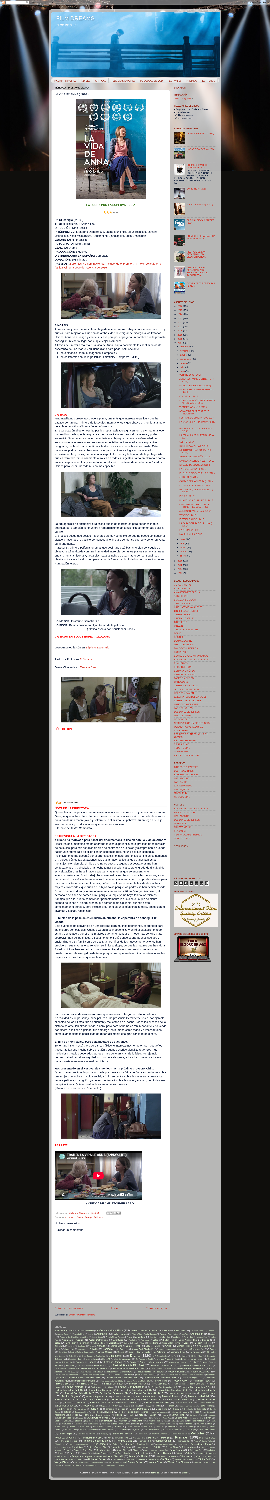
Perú (110, 1438)
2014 (180, 569)
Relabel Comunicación (122, 1444)
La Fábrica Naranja (123, 1418)
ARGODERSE (181, 596)
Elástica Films (92, 1359)
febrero (184, 551)
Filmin (158, 1406)
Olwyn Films (135, 1430)
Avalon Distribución (98, 1340)
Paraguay (104, 1434)
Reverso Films (182, 1444)
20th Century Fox (63, 1331)
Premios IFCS (145, 1441)
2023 (180, 318)
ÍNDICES (85, 80)
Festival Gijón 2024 (197, 1384)
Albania (90, 1334)
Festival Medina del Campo (103, 1387)
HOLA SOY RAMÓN (184, 693)
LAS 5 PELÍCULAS (183, 708)
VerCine (165, 1459)
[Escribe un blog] (110, 1213)
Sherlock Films (103, 1450)
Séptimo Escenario (97, 647)
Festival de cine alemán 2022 (192, 1375)
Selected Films (207, 1447)
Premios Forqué (69, 1441)
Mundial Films (60, 1427)
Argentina (140, 1337)
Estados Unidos (113, 1362)
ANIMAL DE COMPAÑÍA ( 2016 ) (195, 457)
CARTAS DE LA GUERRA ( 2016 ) (196, 481)
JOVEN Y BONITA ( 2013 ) (200, 204)
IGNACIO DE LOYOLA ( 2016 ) (194, 465)
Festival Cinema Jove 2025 (146, 1375)
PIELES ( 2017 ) (187, 496)
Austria (79, 1340)
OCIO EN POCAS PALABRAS (188, 727)
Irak (69, 1415)
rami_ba (155, 1473)
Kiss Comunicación (65, 1418)
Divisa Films (73, 1356)
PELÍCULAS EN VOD (151, 80)
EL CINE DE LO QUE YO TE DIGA (191, 659)
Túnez (198, 1456)
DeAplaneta (159, 1352)
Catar (148, 1346)
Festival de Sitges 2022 (192, 1378)
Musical (72, 1427)
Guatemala (201, 1409)
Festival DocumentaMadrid (83, 1381)
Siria (146, 1450)
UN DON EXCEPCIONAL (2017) (195, 385)
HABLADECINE (181, 778)
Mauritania (94, 1424)
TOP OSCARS (181, 752)
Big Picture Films (98, 1343)
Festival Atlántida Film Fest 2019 (96, 1368)
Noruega (172, 1427)
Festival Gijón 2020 (158, 1384)
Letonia (209, 1418)
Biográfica (114, 1343)
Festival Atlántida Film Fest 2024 (90, 1372)
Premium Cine (184, 1441)
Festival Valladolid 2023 (75, 1402)
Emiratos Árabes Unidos (167, 1359)
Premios (181, 1437)
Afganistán (211, 1331)
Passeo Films (143, 1434)
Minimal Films (150, 1424)
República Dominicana (164, 1444)
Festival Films (160, 1381)
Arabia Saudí (97, 1337)
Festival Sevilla (206, 1393)
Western (197, 1462)
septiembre (186, 359)
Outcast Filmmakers (151, 1430)
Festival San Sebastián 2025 (148, 1393)
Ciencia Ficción (184, 1346)
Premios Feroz (207, 1437)
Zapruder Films (90, 1465)
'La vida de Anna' (71, 803)
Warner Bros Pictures (178, 1462)
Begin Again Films (188, 1340)
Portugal (165, 1438)
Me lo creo (106, 1424)
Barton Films (168, 1340)
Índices (196, 1412)
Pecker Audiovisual (179, 1434)
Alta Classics (150, 1334)
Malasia (174, 1421)
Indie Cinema (208, 1412)
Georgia (88, 1217)
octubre (184, 355)
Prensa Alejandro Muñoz (203, 1441)
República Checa (144, 1444)
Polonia (152, 1438)
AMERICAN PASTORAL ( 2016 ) (195, 511)
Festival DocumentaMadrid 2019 (138, 1381)
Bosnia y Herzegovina (170, 1343)
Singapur (137, 1450)
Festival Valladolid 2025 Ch (185, 1403)
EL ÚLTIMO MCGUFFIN (186, 774)
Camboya (81, 1346)
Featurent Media (84, 1366)
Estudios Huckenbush (177, 1362)
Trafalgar (173, 1456)
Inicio (114, 1308)
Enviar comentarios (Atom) (82, 1315)
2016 (180, 561)
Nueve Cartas (71, 1430)
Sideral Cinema (123, 1450)
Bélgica (205, 1340)
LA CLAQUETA (181, 789)
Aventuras (118, 1340)
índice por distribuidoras (180, 1412)
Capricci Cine (116, 1346)
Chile (157, 1346)
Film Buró (114, 1406)
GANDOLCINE (181, 682)
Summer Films (86, 1453)
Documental (115, 1355)
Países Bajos (65, 1434)
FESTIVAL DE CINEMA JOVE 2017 (196, 418)
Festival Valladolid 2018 (152, 1399)
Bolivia (126, 1343)
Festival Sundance (145, 1396)
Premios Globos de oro (95, 1440)
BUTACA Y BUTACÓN (185, 600)
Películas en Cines (65, 1437)
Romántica (77, 1447)
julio (182, 367)
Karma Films (177, 1415)
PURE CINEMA (181, 730)
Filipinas (104, 1406)
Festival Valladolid (198, 1396)
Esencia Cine (88, 667)
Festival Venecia (66, 1405)
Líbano (57, 1421)
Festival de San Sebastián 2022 (122, 1378)
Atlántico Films (202, 1337)
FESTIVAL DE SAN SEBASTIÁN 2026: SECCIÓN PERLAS (196, 254)
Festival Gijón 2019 (137, 1384)
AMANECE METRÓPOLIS (187, 592)
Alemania (101, 1333)
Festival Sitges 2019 (96, 1396)
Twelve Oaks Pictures (64, 1459)
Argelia (129, 1337)
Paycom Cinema (159, 1434)
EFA (173, 1356)
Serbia (66, 1450)
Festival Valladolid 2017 (123, 1399)
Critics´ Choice (105, 1352)
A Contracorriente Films (110, 1330)
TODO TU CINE (182, 748)
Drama (80, 1217)
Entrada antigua (156, 1308)
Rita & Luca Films (61, 1447)
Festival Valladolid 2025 (157, 1402)
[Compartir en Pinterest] (119, 1213)
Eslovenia (80, 1362)
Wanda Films (155, 1462)
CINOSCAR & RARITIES (186, 629)
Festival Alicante (101, 1366)
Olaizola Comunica (107, 1430)
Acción (165, 1331)
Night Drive (147, 1427)
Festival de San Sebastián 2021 (84, 1378)
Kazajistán (193, 1415)
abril (182, 543)
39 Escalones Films (85, 1331)
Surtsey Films (141, 1453)
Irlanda (87, 1415)
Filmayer (148, 1406)
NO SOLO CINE (182, 719)
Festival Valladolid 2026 (206, 1403)
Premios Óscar (162, 1440)
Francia (94, 1408)
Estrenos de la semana (151, 1362)
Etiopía (193, 1362)
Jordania (165, 1415)
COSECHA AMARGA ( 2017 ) (193, 446)
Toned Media (160, 1456)
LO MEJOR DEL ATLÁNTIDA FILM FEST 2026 (201, 237)
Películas (98, 1217)
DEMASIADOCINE (183, 641)
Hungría (109, 1412)
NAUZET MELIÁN (183, 827)
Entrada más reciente (69, 1308)
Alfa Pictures (120, 1334)
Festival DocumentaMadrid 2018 (110, 1381)
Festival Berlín (176, 1371)
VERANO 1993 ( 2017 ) (190, 375)
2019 (180, 335)
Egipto (184, 1356)
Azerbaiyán (133, 1340)
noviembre (185, 351)
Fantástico (70, 1366)
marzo (183, 547)
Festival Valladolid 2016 (94, 1399)
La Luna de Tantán (141, 1418)
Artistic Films (165, 1337)
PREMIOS (191, 80)
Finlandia (170, 1406)
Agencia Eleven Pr (64, 1334)
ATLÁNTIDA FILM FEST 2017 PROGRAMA (194, 412)
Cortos (212, 1349)
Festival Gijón (180, 1380)
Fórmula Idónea (80, 1409)
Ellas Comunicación (122, 1359)
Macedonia (124, 1421)
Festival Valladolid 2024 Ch (130, 1402)
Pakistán (81, 1434)
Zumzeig (121, 1465)
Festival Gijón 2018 (114, 1384)
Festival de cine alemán (169, 1375)
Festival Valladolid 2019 (180, 1399)
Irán (76, 1415)
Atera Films (188, 1337)
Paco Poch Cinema (207, 1430)
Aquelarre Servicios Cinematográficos (74, 1337)
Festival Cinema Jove (123, 1375)
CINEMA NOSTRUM (184, 618)
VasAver (141, 1459)
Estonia (133, 1362)
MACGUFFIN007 (182, 715)
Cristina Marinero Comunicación (82, 1352)
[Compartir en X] (113, 1213)
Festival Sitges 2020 (122, 1397)
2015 (180, 565)
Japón (153, 1415)
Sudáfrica (211, 1450)
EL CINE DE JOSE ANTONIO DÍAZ (191, 656)
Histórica (67, 1412)
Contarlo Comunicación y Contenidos (173, 1349)
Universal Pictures (97, 1459)
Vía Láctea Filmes (81, 1462)
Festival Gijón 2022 (178, 1384)
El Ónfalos (86, 659)
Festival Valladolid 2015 (66, 1399)
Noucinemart (187, 1427)
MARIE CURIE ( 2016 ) (190, 534)
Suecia (61, 1453)
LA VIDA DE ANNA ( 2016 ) (192, 469)
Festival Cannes (200, 1371)
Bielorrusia (84, 1343)
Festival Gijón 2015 (203, 1381)
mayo (183, 539)
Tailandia (179, 1453)
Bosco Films (152, 1343)
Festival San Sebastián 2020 (79, 1393)
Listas (67, 1421)
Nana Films (84, 1427)
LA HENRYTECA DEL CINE (187, 701)
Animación (197, 1333)
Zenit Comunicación (107, 1465)
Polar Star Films (138, 1438)
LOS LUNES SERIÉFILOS (187, 712)
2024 (180, 314)
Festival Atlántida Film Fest (128, 1365)
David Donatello (143, 1352)
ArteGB (153, 1337)
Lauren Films (198, 1418)
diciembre (185, 346)
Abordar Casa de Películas (143, 1331)
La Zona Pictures (182, 1418)
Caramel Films (133, 1346)
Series (76, 1450)
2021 (180, 326)
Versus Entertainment (184, 1459)
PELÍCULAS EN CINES (123, 80)
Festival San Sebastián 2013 (164, 1387)
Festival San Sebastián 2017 (137, 1390)
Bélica (57, 1343)
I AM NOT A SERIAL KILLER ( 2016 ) (197, 461)
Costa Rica (62, 1352)
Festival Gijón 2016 (64, 1384)
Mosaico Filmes (185, 1424)
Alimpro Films (137, 1334)
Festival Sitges (69, 1396)
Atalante (176, 1337)
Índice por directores (160, 1412)
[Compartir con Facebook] (116, 1213)
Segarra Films (172, 1447)
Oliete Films (123, 1430)
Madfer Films (154, 1421)
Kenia (202, 1415)
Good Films (161, 1409)
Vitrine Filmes (114, 1462)
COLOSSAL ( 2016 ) (189, 396)
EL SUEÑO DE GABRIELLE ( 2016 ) (197, 473)
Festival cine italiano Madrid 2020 (96, 1375)
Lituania (78, 1421)
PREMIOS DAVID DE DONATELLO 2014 (197, 166)
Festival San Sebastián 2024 (114, 1393)
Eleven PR (106, 1359)
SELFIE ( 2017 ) (187, 442)
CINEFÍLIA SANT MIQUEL (187, 611)
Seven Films (88, 1450)
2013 (180, 573)
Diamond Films (178, 1352)
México (135, 1424)
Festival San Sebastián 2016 (103, 1390)
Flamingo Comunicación (187, 1406)
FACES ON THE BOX (184, 678)
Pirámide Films (121, 1438)
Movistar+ (200, 1424)
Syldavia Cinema (162, 1453)
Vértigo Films (61, 1462)
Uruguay (117, 1459)
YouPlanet (77, 1465)
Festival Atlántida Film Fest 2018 (67, 1368)
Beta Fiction (71, 1343)
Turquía (208, 1456)
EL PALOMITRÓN (183, 667)
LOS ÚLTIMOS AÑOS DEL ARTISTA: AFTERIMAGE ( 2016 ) (197, 401)
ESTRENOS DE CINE (184, 674)
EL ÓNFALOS (181, 663)
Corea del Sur (197, 1349)
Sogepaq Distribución (159, 1450)
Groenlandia (188, 1409)
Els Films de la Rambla (144, 1359)
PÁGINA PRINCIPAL (65, 80)
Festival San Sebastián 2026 (181, 1393)
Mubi (210, 1424)
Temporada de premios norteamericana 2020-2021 (97, 1456)
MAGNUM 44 (180, 793)
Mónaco (162, 1424)
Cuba (131, 1352)
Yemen (67, 1465)
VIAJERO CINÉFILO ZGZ (186, 755)
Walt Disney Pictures (133, 1462)
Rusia (128, 1447)
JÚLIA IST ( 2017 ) (188, 477)
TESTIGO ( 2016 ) (188, 515)
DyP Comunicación (160, 1356)
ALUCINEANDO (182, 588)
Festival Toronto (171, 1396)
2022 (180, 322)
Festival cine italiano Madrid (66, 1375)
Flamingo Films (206, 1406)
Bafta (155, 1340)
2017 (180, 343)
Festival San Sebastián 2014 (196, 1387)
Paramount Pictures (122, 1434)
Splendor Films (196, 1450)
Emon (183, 1359)
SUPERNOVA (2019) (197, 189)
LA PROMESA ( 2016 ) (190, 530)
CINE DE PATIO (182, 603)
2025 (180, 310)
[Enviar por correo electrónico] (108, 1213)
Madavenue (138, 1421)
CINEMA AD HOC (182, 614)
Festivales (88, 1405)
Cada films (70, 1346)
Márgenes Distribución (196, 1421)
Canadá (101, 1346)
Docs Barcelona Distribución (93, 1356)
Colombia (94, 1349)
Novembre (202, 1427)
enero (183, 556)
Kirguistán (211, 1415)
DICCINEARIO (181, 652)
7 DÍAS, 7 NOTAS (182, 585)
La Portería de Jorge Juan (161, 1418)
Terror (132, 1456)
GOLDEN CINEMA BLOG (186, 689)
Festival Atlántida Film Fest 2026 (151, 1372)
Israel (130, 1415)
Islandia (118, 1415)
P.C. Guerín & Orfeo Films (172, 1430)
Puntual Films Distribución (78, 1444)
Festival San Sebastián (131, 1386)
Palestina (93, 1434)
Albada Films (79, 1334)
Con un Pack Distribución (143, 1349)
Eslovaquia (67, 1362)
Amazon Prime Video (169, 1334)
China (168, 1346)
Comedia (107, 1348)
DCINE (177, 633)
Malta (182, 1421)
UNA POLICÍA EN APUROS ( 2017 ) (196, 500)
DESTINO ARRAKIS (184, 644)
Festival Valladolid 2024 (101, 1402)
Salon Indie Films (143, 1447)
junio (182, 371)
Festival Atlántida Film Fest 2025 (120, 1372)
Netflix (118, 1427)
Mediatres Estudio (121, 1424)
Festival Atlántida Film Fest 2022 (192, 1368)
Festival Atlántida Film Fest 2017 (198, 1366)
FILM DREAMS (75, 18)
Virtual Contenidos (99, 1462)
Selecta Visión (188, 1447)
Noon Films (160, 1427)
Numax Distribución (88, 1430)
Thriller (144, 1456)
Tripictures (185, 1456)
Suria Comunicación (121, 1453)
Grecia (176, 1409)
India (121, 1412)
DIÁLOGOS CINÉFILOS (186, 648)
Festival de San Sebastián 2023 (160, 1378)
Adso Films (179, 1331)
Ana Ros (185, 1334)
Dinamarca (196, 1352)
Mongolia (171, 1424)
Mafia (166, 1421)
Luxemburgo (107, 1421)
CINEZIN (178, 626)
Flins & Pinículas (62, 1409)
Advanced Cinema (197, 1331)
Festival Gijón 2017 (89, 1384)
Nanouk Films (97, 1427)
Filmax (136, 1406)
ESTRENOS (208, 80)
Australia (66, 1340)
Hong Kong (97, 1412)
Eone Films (196, 1359)
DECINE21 (179, 637)
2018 (180, 339)
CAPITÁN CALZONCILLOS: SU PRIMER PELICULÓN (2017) (194, 505)
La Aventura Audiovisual (98, 1418)
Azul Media (145, 1340)
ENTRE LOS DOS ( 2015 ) (192, 519)
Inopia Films (60, 1415)
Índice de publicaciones (138, 1412)
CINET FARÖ (180, 622)
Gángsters (109, 1409)
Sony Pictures (176, 1450)
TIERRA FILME (181, 744)
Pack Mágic (191, 1430)
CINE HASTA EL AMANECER (188, 607)
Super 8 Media (101, 1453)
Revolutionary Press (201, 1444)
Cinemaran (69, 1349)
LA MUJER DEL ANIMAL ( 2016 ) (195, 485)
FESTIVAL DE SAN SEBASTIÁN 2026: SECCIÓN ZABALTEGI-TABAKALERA (198, 271)
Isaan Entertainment (103, 1415)
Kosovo (80, 1418)
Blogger (185, 1473)
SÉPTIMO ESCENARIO (185, 740)
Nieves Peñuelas (133, 1427)
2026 (180, 306)
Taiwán (189, 1453)
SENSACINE (180, 831)
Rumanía (115, 1447)
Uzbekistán (130, 1459)
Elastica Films (75, 1359)
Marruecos (66, 1424)
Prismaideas (60, 1444)
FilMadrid (126, 1406)
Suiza (72, 1453)
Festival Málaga (74, 1386)
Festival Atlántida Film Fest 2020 (129, 1368)
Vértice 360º (204, 1459)
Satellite (157, 1447)
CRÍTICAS (100, 80)
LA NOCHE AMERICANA (186, 704)
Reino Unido (99, 1444)
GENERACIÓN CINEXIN (186, 686)
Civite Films (82, 1349)
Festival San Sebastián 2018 (172, 1390)
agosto (183, 363)
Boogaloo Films (138, 1343)
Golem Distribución (139, 1409)
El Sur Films (196, 1356)
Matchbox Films (81, 1424)
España (92, 1362)
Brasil (186, 1343)
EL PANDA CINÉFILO (184, 671)
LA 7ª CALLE (180, 782)
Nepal (109, 1427)
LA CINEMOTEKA (183, 786)
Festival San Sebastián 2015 (69, 1390)
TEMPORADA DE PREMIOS (188, 835)
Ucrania (80, 1459)
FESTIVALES (175, 80)
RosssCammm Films (98, 1447)
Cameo (91, 1346)
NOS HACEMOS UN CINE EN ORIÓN (192, 723)
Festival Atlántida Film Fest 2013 (165, 1366)
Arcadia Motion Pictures (115, 1337)
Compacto (70, 1217)
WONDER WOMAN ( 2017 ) (193, 407)
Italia (141, 1415)
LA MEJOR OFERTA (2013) (200, 133)
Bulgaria (58, 1346)
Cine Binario (202, 1346)
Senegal (58, 1450)
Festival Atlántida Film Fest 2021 (162, 1368)
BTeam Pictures (203, 1343)
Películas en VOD (92, 1438)
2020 (180, 331)
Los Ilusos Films (91, 1421)
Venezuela (153, 1459)
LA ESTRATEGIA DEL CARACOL (190, 697)
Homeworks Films (81, 1412)
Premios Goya (124, 1440)
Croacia (120, 1352)
